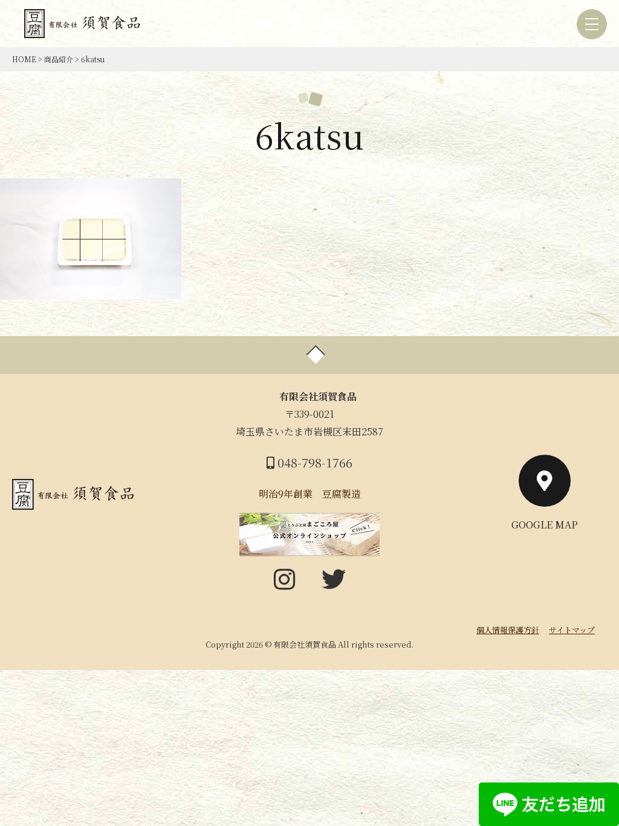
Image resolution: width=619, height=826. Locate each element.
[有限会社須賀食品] (83, 29)
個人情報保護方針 (507, 630)
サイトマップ (572, 630)
